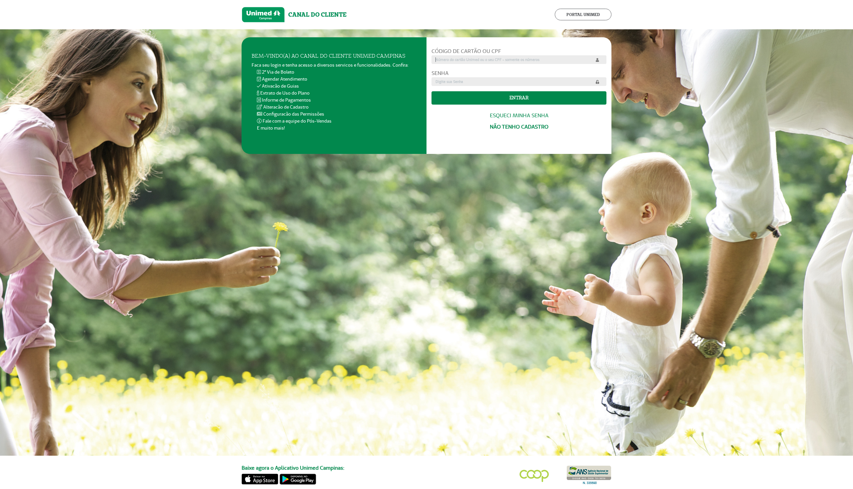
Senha (439, 73)
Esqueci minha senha (519, 115)
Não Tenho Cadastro (519, 126)
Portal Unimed (583, 14)
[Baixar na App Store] (260, 478)
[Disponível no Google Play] (298, 478)
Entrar (518, 98)
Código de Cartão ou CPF (466, 51)
